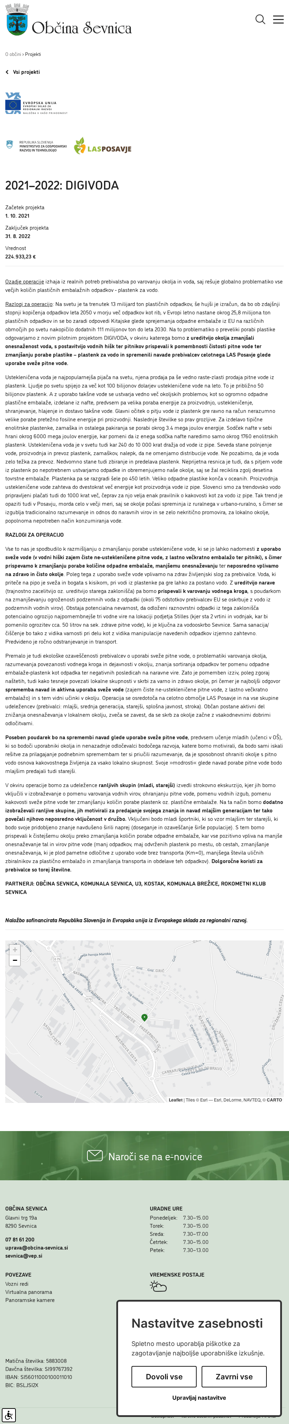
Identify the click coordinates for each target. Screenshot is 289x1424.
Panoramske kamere (30, 1299)
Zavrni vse (234, 1376)
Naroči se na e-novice (155, 1155)
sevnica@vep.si (23, 1255)
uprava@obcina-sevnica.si (36, 1247)
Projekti (33, 53)
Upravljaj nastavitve (199, 1397)
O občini (13, 53)
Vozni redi (17, 1283)
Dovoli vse (164, 1376)
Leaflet (176, 1100)
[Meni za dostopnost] (9, 1415)
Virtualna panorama (28, 1291)
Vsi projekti (26, 72)
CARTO (274, 1100)
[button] (144, 1018)
